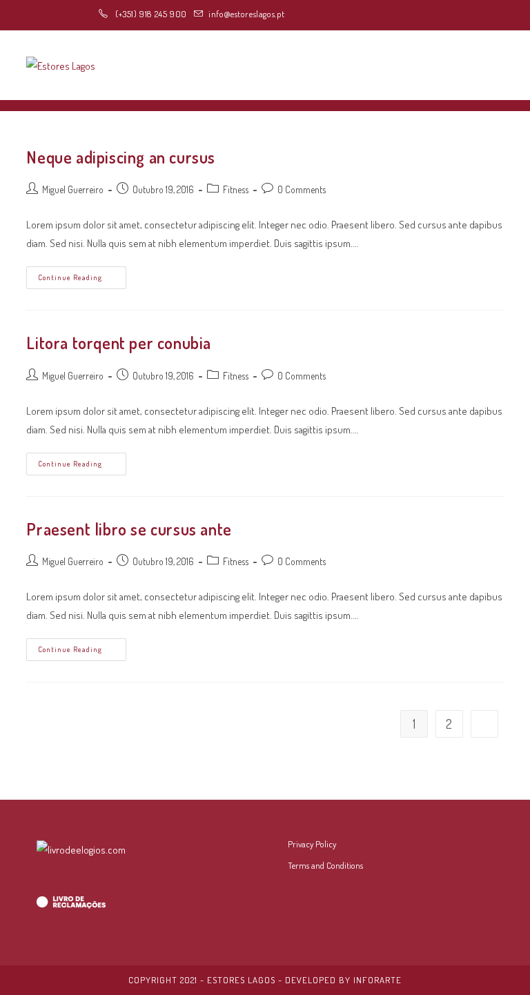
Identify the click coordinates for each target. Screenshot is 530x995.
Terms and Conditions (325, 865)
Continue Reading (82, 280)
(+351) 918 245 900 (149, 13)
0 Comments (301, 189)
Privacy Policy (312, 843)
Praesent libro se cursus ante (128, 529)
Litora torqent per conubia (118, 342)
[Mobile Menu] (500, 65)
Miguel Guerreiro (73, 189)
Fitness (235, 189)
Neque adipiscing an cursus (120, 157)
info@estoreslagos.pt (246, 13)
